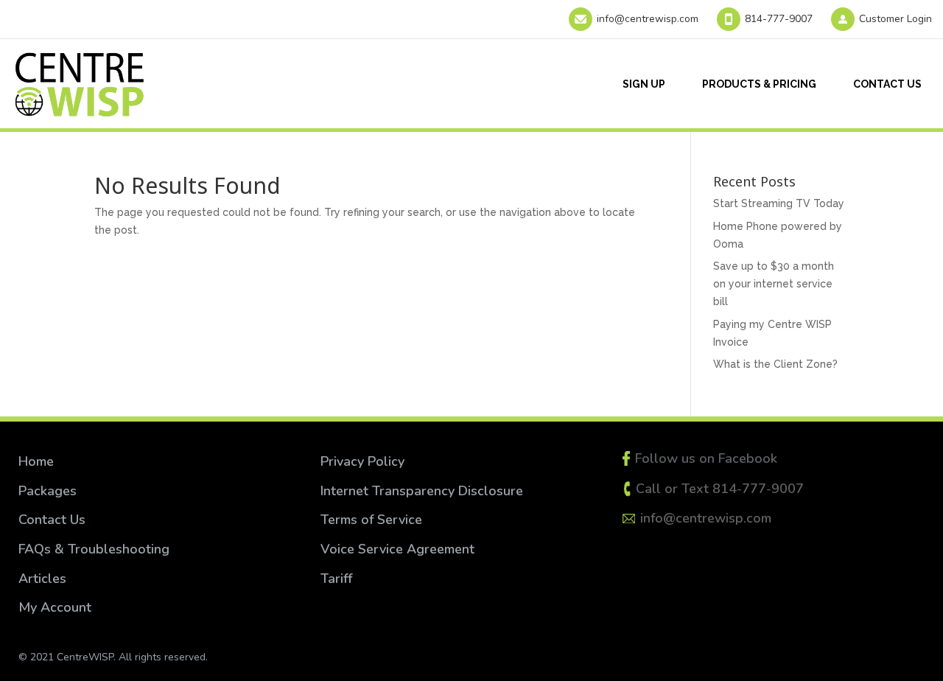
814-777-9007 (779, 19)
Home (36, 461)
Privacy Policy (362, 461)
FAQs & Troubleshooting (93, 549)
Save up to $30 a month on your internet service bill (773, 283)
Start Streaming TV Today (778, 203)
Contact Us (887, 84)
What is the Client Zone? (775, 364)
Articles (42, 578)
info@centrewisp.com (647, 19)
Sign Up (644, 84)
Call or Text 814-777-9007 (720, 488)
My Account (54, 607)
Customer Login (895, 19)
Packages (47, 491)
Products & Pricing (759, 84)
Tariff (336, 578)
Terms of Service (373, 519)
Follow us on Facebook (706, 458)
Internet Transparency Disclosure (421, 491)
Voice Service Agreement (397, 549)
